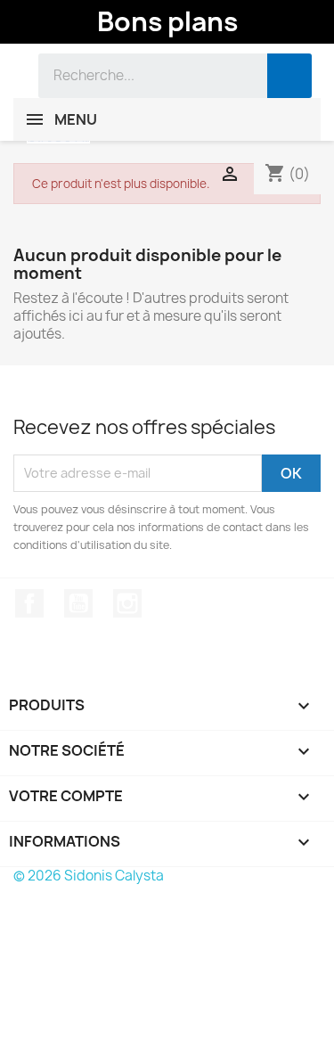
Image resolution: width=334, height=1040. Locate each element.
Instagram (127, 603)
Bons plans (167, 21)
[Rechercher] (289, 75)
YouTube (78, 603)
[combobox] (139, 75)
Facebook (29, 603)
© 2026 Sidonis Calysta (88, 875)
